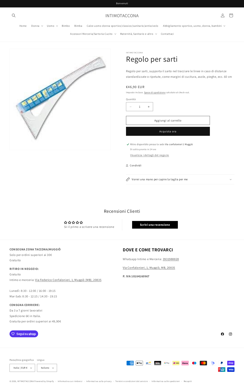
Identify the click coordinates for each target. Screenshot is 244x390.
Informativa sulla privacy (99, 381)
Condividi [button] (135, 165)
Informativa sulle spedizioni (166, 381)
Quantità (131, 99)
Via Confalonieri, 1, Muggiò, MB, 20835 (149, 268)
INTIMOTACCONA (25, 381)
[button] (14, 15)
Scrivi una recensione (155, 225)
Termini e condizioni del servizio (131, 381)
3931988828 (171, 259)
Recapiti (188, 381)
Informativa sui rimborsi (70, 381)
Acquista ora (168, 131)
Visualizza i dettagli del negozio (149, 155)
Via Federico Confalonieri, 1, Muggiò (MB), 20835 (68, 280)
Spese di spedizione (154, 92)
